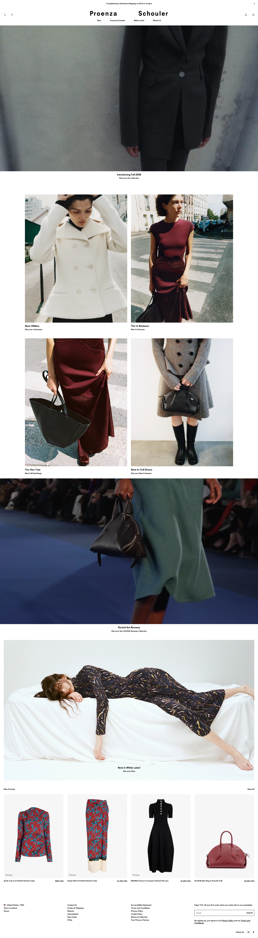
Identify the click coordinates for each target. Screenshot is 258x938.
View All (250, 789)
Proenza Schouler (117, 21)
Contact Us (72, 905)
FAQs (69, 920)
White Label (139, 21)
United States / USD (15, 905)
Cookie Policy (136, 914)
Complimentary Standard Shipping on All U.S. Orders (129, 3)
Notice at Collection (139, 917)
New (100, 21)
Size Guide (72, 917)
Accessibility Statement (141, 905)
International (72, 914)
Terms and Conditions (140, 908)
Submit (250, 913)
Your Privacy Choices (140, 920)
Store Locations (10, 908)
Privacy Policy (137, 911)
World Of (157, 21)
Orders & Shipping (75, 908)
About (6, 911)
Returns (70, 911)
